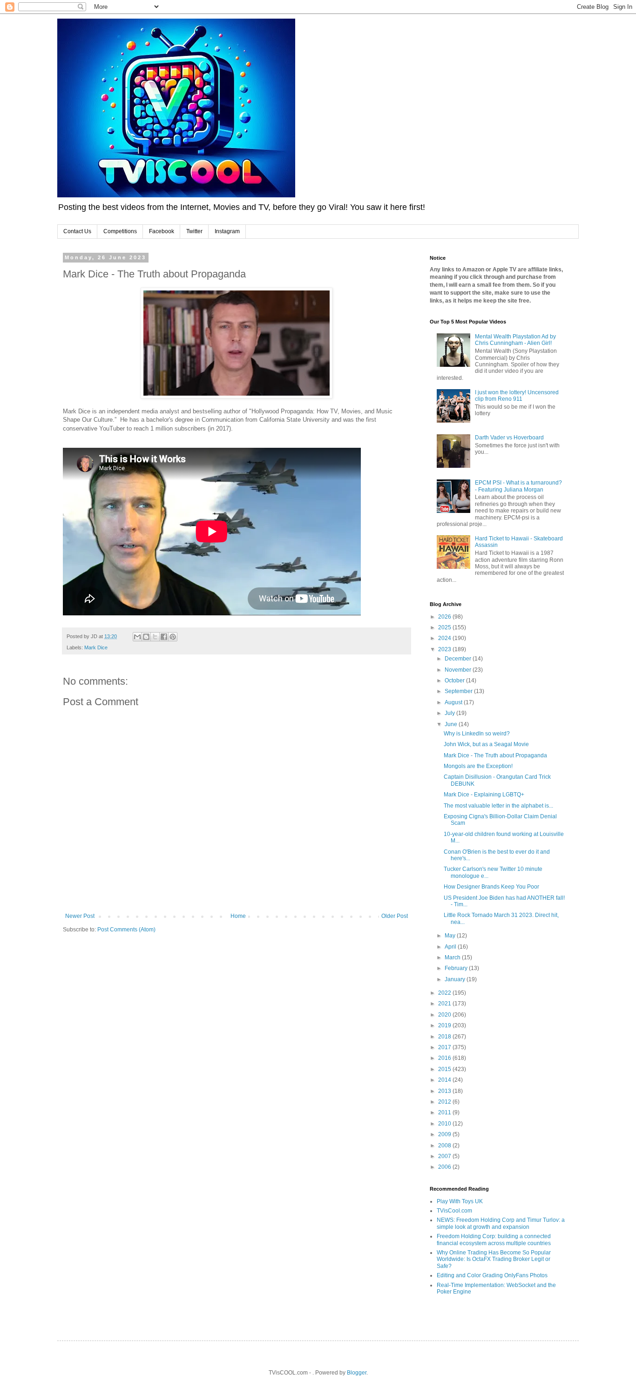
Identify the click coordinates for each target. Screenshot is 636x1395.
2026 (445, 616)
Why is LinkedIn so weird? (477, 733)
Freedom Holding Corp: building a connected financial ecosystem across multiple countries (494, 1239)
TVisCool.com (454, 1210)
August (454, 702)
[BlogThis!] (146, 636)
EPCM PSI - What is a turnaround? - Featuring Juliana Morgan (518, 485)
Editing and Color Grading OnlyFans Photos (492, 1275)
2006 (445, 1167)
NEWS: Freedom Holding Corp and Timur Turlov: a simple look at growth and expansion (501, 1223)
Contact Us (77, 231)
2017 (445, 1047)
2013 (445, 1091)
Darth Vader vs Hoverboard (509, 437)
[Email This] (137, 636)
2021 (445, 1003)
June (452, 724)
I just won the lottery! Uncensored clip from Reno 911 (517, 395)
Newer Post (80, 916)
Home (238, 916)
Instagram (227, 231)
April (451, 946)
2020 (445, 1014)
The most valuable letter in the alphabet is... (498, 805)
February (457, 968)
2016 (445, 1058)
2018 (445, 1036)
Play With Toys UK (460, 1201)
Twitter (194, 231)
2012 (445, 1101)
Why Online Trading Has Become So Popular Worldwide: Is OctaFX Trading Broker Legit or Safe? (494, 1259)
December (459, 658)
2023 (445, 649)
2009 (445, 1134)
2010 (445, 1123)
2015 (445, 1069)
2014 (445, 1080)
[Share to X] (155, 636)
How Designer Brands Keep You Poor (491, 886)
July (450, 713)
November (459, 670)
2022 (445, 993)
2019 (445, 1025)
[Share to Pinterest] (172, 636)
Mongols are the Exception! (478, 766)
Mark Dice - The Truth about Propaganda (495, 755)
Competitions (120, 231)
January (456, 979)
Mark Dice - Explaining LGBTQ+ (484, 794)
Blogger (356, 1372)
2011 (445, 1112)
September (459, 691)
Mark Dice (96, 647)
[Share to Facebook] (164, 636)
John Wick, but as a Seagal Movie (486, 744)
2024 (445, 638)
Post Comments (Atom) (126, 929)
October (455, 680)
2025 (445, 627)
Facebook (161, 231)
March (453, 957)
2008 (445, 1145)
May (451, 935)
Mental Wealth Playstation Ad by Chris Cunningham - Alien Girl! (515, 339)
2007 (445, 1156)
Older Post (394, 916)
